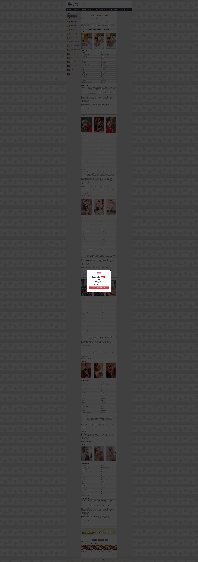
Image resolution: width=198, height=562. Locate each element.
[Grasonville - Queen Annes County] (68, 66)
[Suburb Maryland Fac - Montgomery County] (68, 62)
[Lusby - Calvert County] (68, 74)
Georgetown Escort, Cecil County (74, 25)
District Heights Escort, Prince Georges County (75, 49)
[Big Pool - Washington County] (68, 34)
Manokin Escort (110, 551)
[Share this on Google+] (96, 540)
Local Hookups (110, 9)
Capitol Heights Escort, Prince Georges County (75, 57)
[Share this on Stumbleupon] (102, 540)
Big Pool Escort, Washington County (75, 33)
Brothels (105, 9)
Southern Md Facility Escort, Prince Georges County (75, 37)
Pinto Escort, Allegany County (75, 41)
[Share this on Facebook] (95, 540)
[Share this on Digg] (103, 540)
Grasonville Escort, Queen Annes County (74, 65)
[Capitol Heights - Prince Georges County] (68, 58)
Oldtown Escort (83, 551)
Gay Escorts (79, 9)
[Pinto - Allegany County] (68, 42)
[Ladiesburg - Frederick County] (68, 46)
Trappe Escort (101, 551)
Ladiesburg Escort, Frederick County (75, 45)
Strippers (115, 9)
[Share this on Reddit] (100, 540)
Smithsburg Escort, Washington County (75, 22)
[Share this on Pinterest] (98, 540)
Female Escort (69, 9)
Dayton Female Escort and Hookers (99, 15)
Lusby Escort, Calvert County (75, 73)
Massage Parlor (90, 9)
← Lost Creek (83, 554)
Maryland (89, 541)
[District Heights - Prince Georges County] (68, 50)
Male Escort (74, 9)
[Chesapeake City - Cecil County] (68, 70)
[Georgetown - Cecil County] (68, 26)
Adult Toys (123, 9)
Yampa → (115, 554)
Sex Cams (119, 9)
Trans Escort (84, 9)
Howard (86, 541)
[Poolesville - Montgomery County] (68, 18)
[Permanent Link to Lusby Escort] (94, 547)
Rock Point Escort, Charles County (74, 29)
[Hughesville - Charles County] (68, 54)
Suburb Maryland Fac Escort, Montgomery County (75, 61)
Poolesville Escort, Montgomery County (74, 18)
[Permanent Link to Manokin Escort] (112, 547)
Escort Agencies (96, 9)
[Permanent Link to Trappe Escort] (103, 547)
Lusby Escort (92, 551)
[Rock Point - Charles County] (68, 30)
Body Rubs (101, 9)
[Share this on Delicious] (107, 540)
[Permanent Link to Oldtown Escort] (85, 547)
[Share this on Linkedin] (105, 540)
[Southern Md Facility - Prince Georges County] (68, 38)
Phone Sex (128, 9)
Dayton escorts (93, 18)
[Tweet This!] (93, 540)
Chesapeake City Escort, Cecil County (75, 69)
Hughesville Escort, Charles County (75, 53)
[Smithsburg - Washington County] (68, 22)
